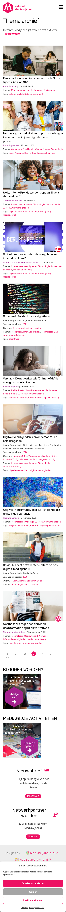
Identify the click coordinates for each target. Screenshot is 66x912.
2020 (25, 452)
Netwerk (43, 636)
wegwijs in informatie (19, 525)
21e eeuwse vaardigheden (16, 207)
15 (7, 658)
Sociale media (50, 90)
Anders (38, 328)
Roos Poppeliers (11, 145)
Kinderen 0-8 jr (20, 456)
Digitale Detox (23, 94)
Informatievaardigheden (14, 639)
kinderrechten (43, 153)
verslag (55, 397)
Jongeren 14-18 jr (47, 459)
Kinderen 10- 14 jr (28, 459)
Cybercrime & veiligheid (22, 149)
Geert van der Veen (12, 200)
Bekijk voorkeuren (33, 900)
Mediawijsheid (31, 636)
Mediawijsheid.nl (42, 853)
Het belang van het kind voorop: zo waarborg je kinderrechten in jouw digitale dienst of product (33, 137)
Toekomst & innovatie (21, 332)
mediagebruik (9, 215)
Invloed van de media (21, 204)
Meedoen (33, 836)
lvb (49, 397)
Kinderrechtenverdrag (25, 153)
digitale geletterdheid (19, 470)
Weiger (33, 892)
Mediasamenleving (20, 90)
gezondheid (37, 94)
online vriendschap (37, 397)
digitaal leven (15, 211)
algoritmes (14, 339)
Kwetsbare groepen (35, 390)
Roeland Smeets (11, 518)
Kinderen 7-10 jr (11, 459)
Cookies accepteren (33, 883)
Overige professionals (23, 328)
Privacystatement (36, 908)
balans (12, 94)
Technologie (36, 90)
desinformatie (15, 643)
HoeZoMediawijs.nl (34, 859)
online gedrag (45, 211)
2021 (25, 324)
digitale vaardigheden (40, 470)
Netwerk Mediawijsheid (14, 632)
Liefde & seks (17, 390)
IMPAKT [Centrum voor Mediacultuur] (21, 262)
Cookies (24, 908)
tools (11, 153)
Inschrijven (33, 796)
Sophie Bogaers (11, 386)
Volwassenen (34, 456)
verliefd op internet (18, 397)
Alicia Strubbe (9, 86)
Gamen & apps (42, 149)
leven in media (30, 211)
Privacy (36, 332)
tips (53, 153)
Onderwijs (29, 521)
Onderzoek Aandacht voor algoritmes (26, 316)
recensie (34, 525)
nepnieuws (28, 643)
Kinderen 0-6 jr (49, 456)
